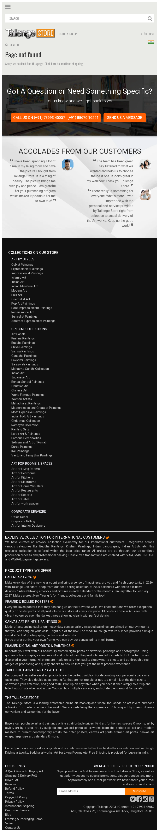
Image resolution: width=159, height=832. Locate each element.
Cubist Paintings (22, 264)
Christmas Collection (25, 421)
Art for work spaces (25, 503)
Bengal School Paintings (27, 382)
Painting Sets (20, 429)
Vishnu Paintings (22, 351)
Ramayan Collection (25, 425)
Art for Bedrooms (23, 473)
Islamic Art (18, 277)
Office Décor (19, 517)
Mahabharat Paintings (26, 403)
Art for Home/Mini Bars (27, 486)
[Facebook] (139, 800)
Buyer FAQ (12, 780)
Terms (9, 793)
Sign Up (72, 33)
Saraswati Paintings (24, 364)
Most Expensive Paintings (28, 412)
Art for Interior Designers (28, 525)
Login (61, 33)
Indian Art (17, 282)
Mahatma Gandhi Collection (30, 369)
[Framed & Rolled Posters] (51, 601)
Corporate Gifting (23, 521)
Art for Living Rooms (25, 469)
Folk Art (16, 295)
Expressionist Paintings (27, 269)
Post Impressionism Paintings (31, 308)
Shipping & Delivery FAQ (21, 776)
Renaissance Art (22, 312)
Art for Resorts (21, 495)
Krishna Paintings (23, 338)
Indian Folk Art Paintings (27, 416)
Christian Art (19, 386)
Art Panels (18, 334)
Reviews (10, 784)
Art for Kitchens (22, 477)
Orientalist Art (20, 299)
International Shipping (19, 806)
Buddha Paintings (23, 343)
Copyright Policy (16, 797)
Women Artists (21, 399)
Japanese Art (20, 377)
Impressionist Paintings (27, 273)
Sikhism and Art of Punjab (29, 442)
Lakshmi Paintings (23, 360)
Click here (51, 63)
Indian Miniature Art (24, 286)
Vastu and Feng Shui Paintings (32, 455)
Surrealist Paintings (24, 316)
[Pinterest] (151, 800)
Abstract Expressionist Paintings (33, 321)
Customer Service (17, 810)
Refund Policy (14, 789)
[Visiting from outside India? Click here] (107, 537)
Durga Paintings (22, 447)
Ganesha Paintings (24, 356)
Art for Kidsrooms (23, 482)
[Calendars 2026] (34, 577)
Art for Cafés (20, 499)
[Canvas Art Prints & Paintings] (59, 621)
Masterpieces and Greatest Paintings (36, 408)
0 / (145, 33)
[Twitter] (133, 800)
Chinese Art (19, 390)
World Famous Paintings (28, 395)
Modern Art (19, 290)
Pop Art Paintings (23, 303)
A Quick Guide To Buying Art (24, 771)
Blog (8, 815)
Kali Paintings (20, 451)
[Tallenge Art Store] (31, 33)
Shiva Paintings (21, 347)
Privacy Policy (14, 802)
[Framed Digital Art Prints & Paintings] (72, 645)
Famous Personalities (26, 438)
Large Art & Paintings (25, 434)
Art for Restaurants (24, 490)
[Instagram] (145, 800)
